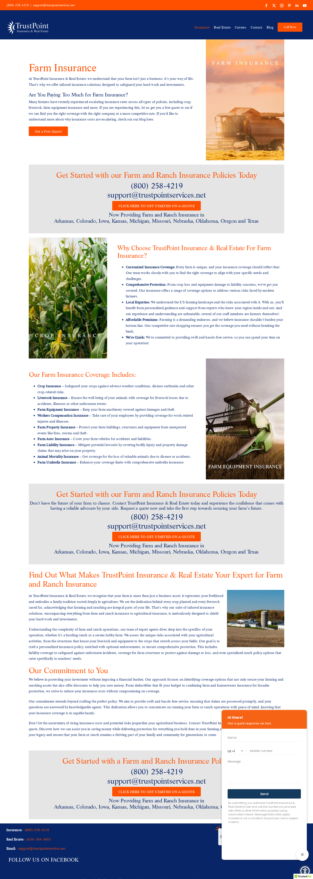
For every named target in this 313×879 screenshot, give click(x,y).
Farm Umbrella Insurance (56, 462)
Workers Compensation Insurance (62, 415)
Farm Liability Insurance (55, 444)
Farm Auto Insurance (53, 438)
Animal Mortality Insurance (58, 456)
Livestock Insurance (52, 397)
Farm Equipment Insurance (58, 409)
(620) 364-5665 (38, 839)
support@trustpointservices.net (54, 5)
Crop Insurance (49, 386)
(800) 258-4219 (17, 5)
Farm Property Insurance (56, 427)
